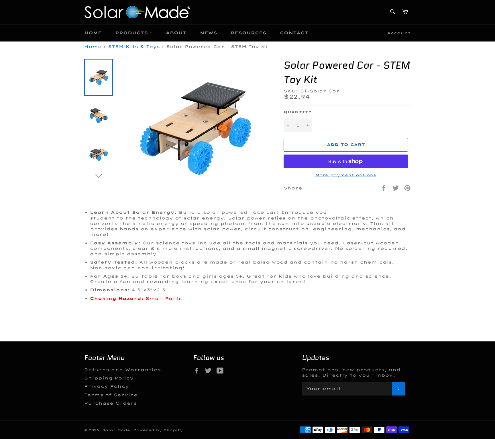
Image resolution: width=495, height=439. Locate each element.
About (176, 32)
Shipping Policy (108, 378)
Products (132, 32)
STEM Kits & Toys (134, 46)
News (208, 32)
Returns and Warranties (122, 369)
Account (399, 33)
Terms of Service (111, 395)
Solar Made (116, 430)
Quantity (298, 112)
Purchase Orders (110, 403)
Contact (294, 32)
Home (93, 32)
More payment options (345, 175)
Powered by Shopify (158, 430)
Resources (248, 32)
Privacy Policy (106, 386)
